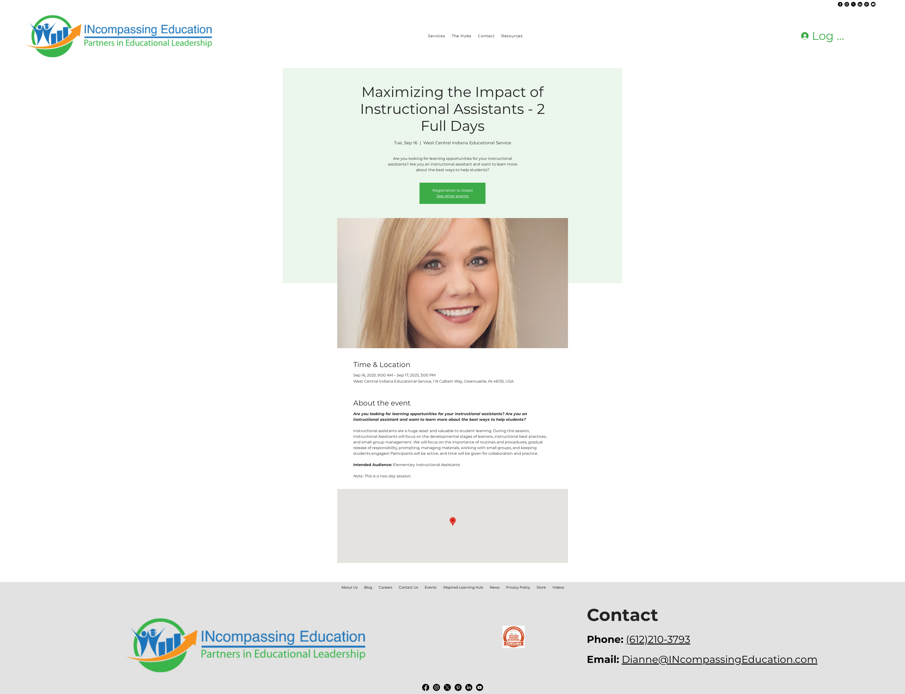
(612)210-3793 (658, 639)
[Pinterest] (866, 4)
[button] (461, 36)
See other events (452, 196)
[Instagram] (846, 4)
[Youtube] (873, 4)
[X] (853, 4)
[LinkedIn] (860, 4)
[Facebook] (840, 4)
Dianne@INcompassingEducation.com (720, 659)
